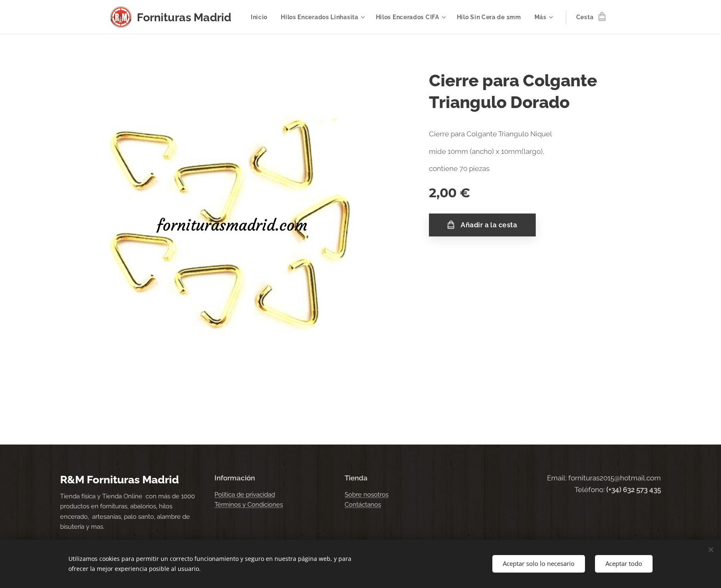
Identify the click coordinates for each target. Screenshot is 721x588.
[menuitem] (261, 17)
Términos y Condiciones (248, 504)
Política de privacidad (244, 494)
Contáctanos (363, 504)
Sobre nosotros (366, 494)
